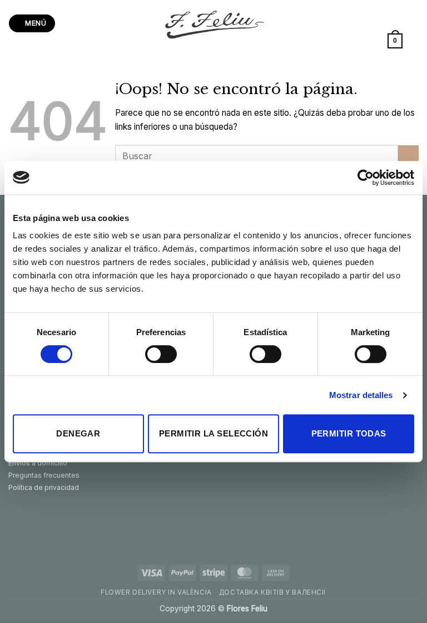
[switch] (161, 354)
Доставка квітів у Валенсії (272, 592)
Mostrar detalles (361, 395)
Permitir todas (348, 433)
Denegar (78, 433)
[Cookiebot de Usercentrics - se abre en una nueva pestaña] (365, 177)
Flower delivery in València (156, 592)
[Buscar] (414, 40)
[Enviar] (408, 155)
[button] (31, 23)
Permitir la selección (213, 433)
